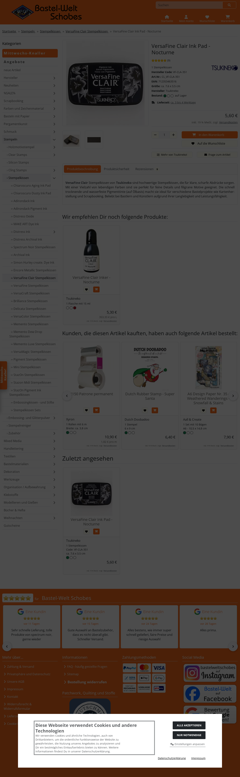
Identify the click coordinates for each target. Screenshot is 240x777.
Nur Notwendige (189, 735)
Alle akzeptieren (189, 725)
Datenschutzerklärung (172, 758)
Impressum (198, 758)
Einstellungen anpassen (189, 744)
